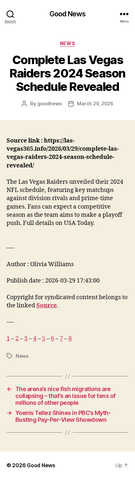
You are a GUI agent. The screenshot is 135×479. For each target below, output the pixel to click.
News (67, 43)
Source (46, 305)
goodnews (49, 103)
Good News (67, 13)
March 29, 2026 (95, 103)
